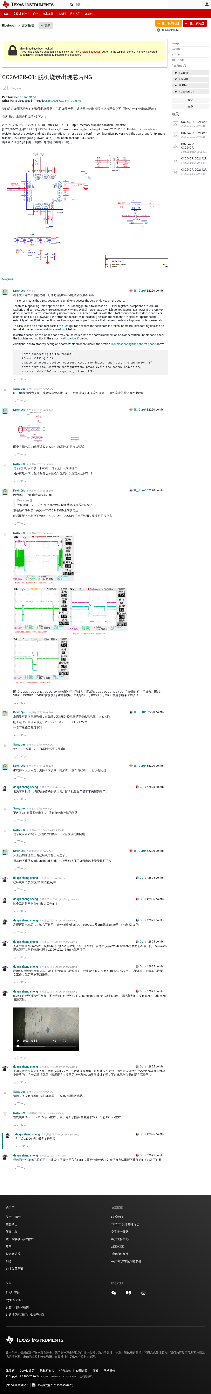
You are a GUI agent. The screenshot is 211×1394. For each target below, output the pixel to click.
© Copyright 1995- (21, 1376)
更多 (47, 25)
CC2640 (76, 100)
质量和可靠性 (120, 1254)
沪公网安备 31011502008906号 (56, 1385)
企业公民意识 (14, 1268)
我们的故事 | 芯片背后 (20, 1239)
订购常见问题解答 (17, 1314)
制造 (9, 1261)
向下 (25, 380)
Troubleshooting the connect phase (133, 344)
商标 (95, 1370)
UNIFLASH (51, 100)
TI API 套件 (13, 1292)
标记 (190, 100)
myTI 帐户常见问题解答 (126, 1261)
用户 (207, 4)
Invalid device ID (69, 338)
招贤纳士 (11, 1224)
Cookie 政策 (27, 1370)
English (89, 13)
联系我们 (117, 1217)
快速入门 (75, 13)
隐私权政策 (47, 1370)
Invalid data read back (53, 329)
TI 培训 (61, 13)
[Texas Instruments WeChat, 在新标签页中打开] (113, 1294)
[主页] (31, 4)
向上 (15, 380)
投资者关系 (13, 1254)
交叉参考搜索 (120, 1231)
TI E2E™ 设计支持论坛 (125, 1224)
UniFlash (184, 85)
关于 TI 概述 (13, 1217)
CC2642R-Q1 (186, 91)
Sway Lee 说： (26, 500)
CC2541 (183, 72)
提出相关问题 (170, 23)
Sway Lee (16, 88)
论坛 (35, 13)
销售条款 (65, 1370)
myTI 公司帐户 (15, 1300)
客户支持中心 (120, 1239)
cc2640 (183, 79)
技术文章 (47, 13)
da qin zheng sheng (26, 787)
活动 (9, 1246)
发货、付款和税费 (17, 1307)
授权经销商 (36, 1314)
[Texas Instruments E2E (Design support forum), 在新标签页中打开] (128, 1294)
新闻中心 (11, 1231)
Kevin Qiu (19, 290)
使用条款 (82, 1370)
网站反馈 (109, 1370)
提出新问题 (196, 23)
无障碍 (10, 1370)
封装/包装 (117, 1246)
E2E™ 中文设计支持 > (16, 13)
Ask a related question (87, 51)
